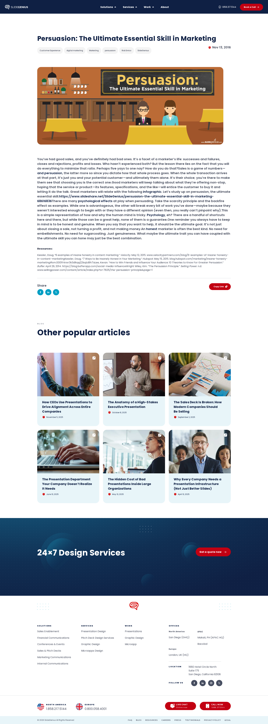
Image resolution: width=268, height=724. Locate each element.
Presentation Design (93, 631)
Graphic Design (90, 644)
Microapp (131, 644)
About (165, 7)
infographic (152, 192)
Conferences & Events (51, 644)
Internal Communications (52, 663)
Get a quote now (210, 552)
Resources (151, 720)
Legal (228, 720)
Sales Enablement (48, 631)
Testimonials (193, 720)
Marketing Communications (54, 657)
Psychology (156, 215)
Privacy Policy (212, 720)
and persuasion (49, 173)
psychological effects (95, 201)
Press (177, 720)
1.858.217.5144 (229, 7)
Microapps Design (92, 650)
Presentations (133, 631)
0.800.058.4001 (96, 709)
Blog (139, 720)
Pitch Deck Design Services (97, 638)
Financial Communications (53, 638)
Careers (166, 720)
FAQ (130, 720)
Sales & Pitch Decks (49, 650)
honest (151, 229)
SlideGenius (50, 720)
